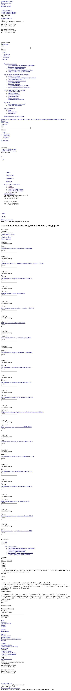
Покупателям (5, 631)
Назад (10, 186)
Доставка (3, 634)
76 (6, 542)
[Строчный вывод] (2, 240)
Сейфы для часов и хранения (16, 551)
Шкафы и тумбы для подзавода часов (19, 554)
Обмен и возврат (6, 637)
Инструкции (4, 648)
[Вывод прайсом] (3, 240)
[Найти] (4, 50)
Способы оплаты (6, 635)
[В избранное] (1, 253)
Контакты (3, 622)
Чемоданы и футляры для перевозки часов (20, 553)
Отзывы (3, 625)
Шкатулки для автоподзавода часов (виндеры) (21, 548)
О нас (2, 620)
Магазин (3, 626)
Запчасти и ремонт (6, 645)
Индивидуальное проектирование (11, 639)
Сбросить (10, 609)
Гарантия (3, 643)
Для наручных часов (11, 546)
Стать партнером (6, 623)
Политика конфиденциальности (10, 688)
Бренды (3, 629)
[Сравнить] (1, 255)
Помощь (3, 640)
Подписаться (4, 615)
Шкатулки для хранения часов (17, 550)
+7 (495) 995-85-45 (6, 10)
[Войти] (1, 142)
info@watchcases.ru (6, 18)
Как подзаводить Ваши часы (9, 646)
